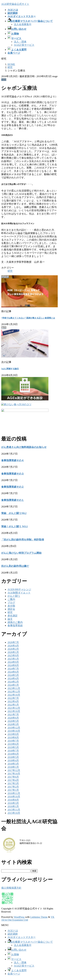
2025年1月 (13, 658)
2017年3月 (13, 783)
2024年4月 (13, 678)
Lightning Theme (39, 917)
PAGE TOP (55, 945)
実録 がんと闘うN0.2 (13, 513)
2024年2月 (13, 681)
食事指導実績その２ (12, 486)
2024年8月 (13, 665)
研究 (3, 79)
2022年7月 (13, 698)
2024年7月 (13, 668)
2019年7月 (13, 740)
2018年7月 (13, 750)
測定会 (11, 609)
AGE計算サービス (24, 45)
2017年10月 (14, 773)
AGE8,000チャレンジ (19, 589)
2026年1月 (13, 652)
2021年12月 (14, 708)
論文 (10, 619)
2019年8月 (13, 737)
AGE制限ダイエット (19, 592)
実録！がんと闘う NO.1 (14, 526)
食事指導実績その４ (12, 460)
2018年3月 (13, 763)
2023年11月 (14, 688)
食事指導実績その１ (12, 500)
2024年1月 (13, 685)
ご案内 (11, 599)
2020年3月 (13, 724)
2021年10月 (14, 711)
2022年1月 (13, 704)
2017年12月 (14, 770)
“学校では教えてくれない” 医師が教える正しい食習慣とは (28, 318)
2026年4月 (13, 645)
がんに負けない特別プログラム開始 (21, 552)
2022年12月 (14, 691)
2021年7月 (13, 714)
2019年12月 (14, 727)
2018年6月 (13, 754)
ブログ (11, 602)
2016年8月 (13, 799)
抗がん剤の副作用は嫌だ (15, 566)
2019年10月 (14, 731)
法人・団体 (20, 41)
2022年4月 (13, 701)
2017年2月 (13, 786)
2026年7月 (13, 642)
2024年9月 (13, 662)
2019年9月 (13, 734)
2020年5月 (13, 721)
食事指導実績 (15, 625)
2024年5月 (13, 675)
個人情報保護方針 (11, 887)
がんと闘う (14, 596)
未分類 (11, 605)
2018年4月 (13, 760)
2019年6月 (13, 744)
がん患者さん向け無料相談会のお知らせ (24, 447)
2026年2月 (13, 649)
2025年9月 (13, 655)
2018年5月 (13, 757)
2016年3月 (13, 803)
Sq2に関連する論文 (10, 368)
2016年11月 (14, 793)
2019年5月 (13, 747)
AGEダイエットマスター (22, 937)
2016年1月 (13, 806)
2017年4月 (13, 780)
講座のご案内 (15, 622)
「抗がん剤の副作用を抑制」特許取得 (22, 539)
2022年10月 (14, 695)
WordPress (19, 917)
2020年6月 (13, 717)
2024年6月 (13, 672)
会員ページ (14, 973)
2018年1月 (13, 767)
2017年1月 (13, 790)
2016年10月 (14, 796)
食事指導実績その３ (12, 473)
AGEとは (13, 930)
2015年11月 (14, 809)
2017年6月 (13, 777)
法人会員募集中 (22, 24)
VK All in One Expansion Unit (27, 918)
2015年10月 (14, 813)
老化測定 (13, 615)
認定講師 (13, 934)
